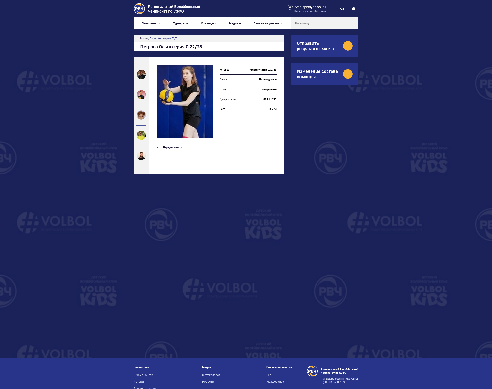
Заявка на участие (266, 23)
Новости (208, 381)
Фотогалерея (211, 375)
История (139, 381)
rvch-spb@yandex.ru (310, 7)
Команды (207, 23)
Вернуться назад (172, 147)
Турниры (179, 23)
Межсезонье (275, 381)
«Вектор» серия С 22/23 (263, 69)
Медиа (233, 23)
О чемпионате (143, 375)
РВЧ (269, 375)
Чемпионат (150, 23)
